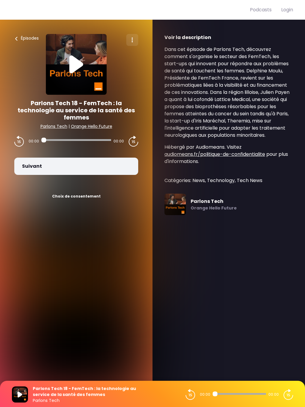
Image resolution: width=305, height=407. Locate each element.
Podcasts (261, 9)
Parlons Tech (54, 126)
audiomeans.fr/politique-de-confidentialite (214, 154)
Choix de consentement (76, 196)
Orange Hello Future (91, 126)
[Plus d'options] (132, 40)
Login (287, 9)
